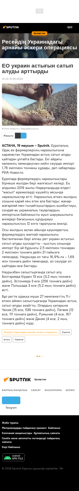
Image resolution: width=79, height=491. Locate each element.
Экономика (53, 390)
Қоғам (70, 390)
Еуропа (66, 332)
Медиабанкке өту (30, 128)
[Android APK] (14, 458)
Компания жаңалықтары (17, 433)
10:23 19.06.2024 (12, 79)
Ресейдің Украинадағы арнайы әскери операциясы (31, 332)
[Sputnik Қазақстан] (11, 28)
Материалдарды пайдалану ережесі (24, 428)
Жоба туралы (10, 422)
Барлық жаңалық (14, 390)
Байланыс (54, 428)
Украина (19, 339)
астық (7, 339)
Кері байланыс (11, 447)
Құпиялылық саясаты (47, 433)
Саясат (36, 390)
